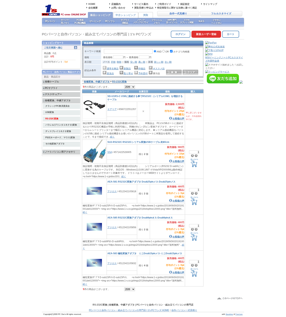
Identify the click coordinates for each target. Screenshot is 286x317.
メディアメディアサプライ (140, 21)
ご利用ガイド (164, 4)
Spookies (229, 314)
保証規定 (184, 4)
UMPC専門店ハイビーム (171, 21)
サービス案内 (141, 4)
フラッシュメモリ (156, 21)
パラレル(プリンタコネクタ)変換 (61, 125)
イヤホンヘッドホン (216, 21)
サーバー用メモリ (65, 21)
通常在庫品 (112, 68)
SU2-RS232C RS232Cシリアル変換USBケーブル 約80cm (138, 142)
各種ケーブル (52, 81)
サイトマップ (210, 4)
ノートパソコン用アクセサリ (60, 151)
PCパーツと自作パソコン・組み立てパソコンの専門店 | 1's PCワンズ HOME (129, 310)
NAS (202, 21)
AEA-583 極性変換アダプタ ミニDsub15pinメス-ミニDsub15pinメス (144, 253)
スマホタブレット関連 (186, 21)
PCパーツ (50, 21)
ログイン (180, 34)
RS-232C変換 (51, 118)
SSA (109, 152)
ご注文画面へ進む (53, 47)
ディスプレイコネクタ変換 (58, 131)
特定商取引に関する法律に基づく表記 (177, 7)
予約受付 (143, 73)
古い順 (168, 62)
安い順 (133, 62)
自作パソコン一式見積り (184, 310)
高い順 (141, 62)
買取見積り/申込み (144, 7)
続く (112, 136)
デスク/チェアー (53, 94)
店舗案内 (116, 4)
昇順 (113, 62)
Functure (239, 314)
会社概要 (93, 7)
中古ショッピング (126, 15)
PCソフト (110, 21)
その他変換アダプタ (55, 143)
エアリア (112, 109)
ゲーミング (95, 21)
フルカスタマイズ (221, 13)
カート (230, 34)
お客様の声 (178, 118)
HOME (91, 4)
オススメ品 (158, 68)
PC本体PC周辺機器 (80, 21)
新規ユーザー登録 (206, 34)
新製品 (127, 68)
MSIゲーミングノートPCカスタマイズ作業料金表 (224, 59)
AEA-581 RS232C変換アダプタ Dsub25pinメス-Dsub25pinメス (141, 181)
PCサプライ (51, 88)
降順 (119, 62)
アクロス (112, 191)
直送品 (110, 73)
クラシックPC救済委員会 (57, 106)
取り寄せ (128, 73)
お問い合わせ (118, 7)
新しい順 (158, 62)
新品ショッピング (100, 15)
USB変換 (49, 112)
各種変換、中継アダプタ (58, 100)
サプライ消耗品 (125, 21)
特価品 (141, 68)
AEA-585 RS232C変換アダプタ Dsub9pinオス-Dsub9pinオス (140, 217)
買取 (145, 15)
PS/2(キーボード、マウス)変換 (60, 137)
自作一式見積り (178, 13)
